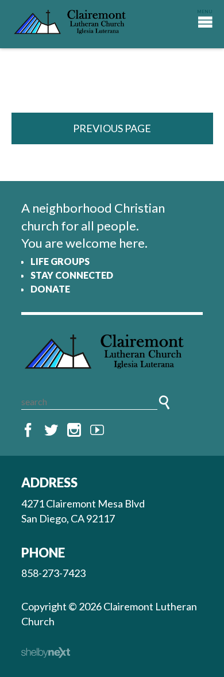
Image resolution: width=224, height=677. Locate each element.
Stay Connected (71, 275)
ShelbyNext (45, 653)
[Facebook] (28, 430)
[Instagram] (74, 430)
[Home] (112, 354)
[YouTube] (97, 430)
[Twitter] (51, 430)
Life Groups (60, 261)
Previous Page (112, 128)
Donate (50, 288)
